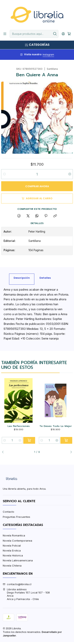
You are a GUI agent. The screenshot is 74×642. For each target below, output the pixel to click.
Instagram (48, 54)
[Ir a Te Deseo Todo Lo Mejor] (55, 400)
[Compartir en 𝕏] (28, 216)
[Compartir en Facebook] (19, 216)
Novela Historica (13, 555)
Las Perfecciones (18, 426)
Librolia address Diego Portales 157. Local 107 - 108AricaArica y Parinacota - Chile (28, 594)
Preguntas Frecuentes (16, 516)
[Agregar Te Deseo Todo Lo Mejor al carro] (66, 440)
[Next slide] (70, 452)
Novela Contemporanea (17, 540)
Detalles (45, 278)
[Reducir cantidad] (4, 174)
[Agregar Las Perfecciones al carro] (29, 440)
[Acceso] (63, 34)
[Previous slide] (4, 452)
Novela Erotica (12, 550)
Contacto (8, 511)
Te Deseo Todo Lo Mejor (55, 426)
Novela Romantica (14, 535)
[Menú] (4, 34)
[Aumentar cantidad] (70, 174)
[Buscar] (55, 34)
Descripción (22, 278)
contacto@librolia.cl (19, 584)
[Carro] (69, 34)
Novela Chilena (12, 565)
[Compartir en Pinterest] (46, 216)
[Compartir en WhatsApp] (37, 216)
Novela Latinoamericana (18, 560)
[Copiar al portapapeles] (55, 216)
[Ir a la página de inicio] (37, 15)
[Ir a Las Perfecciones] (18, 400)
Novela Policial (12, 545)
